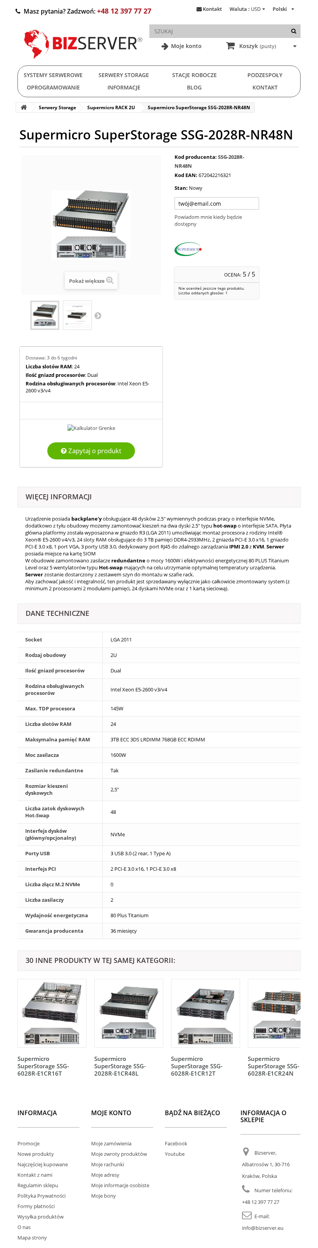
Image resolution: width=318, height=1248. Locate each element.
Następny (98, 315)
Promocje (28, 1143)
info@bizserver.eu (262, 1227)
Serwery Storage (124, 75)
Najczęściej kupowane (42, 1164)
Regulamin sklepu (37, 1185)
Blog (194, 87)
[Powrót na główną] (23, 107)
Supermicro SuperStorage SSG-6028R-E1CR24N (273, 1066)
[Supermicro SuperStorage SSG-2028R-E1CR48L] (128, 1013)
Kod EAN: (186, 175)
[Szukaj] (294, 31)
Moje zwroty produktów (119, 1153)
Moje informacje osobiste (120, 1185)
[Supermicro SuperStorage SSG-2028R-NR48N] (45, 315)
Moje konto (185, 46)
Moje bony (103, 1195)
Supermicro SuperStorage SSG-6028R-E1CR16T (43, 1066)
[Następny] (293, 1021)
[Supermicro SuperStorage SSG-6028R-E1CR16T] (51, 1013)
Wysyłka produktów (40, 1216)
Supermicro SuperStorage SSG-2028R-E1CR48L (120, 1066)
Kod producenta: (196, 156)
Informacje (123, 87)
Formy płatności (36, 1206)
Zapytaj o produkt (94, 450)
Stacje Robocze (194, 75)
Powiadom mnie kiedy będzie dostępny (208, 220)
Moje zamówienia (111, 1143)
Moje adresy (105, 1174)
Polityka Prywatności (41, 1195)
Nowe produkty (35, 1153)
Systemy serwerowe (53, 75)
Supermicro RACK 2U (111, 107)
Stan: (181, 187)
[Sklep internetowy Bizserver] (83, 61)
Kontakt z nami (34, 1174)
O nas (24, 1227)
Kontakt (212, 8)
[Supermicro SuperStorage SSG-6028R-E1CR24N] (282, 1013)
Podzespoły (264, 75)
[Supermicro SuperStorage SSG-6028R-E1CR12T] (205, 1013)
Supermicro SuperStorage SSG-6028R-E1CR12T (197, 1066)
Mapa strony (32, 1237)
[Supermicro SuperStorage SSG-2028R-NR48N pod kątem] (77, 315)
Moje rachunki (107, 1164)
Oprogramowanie (53, 87)
